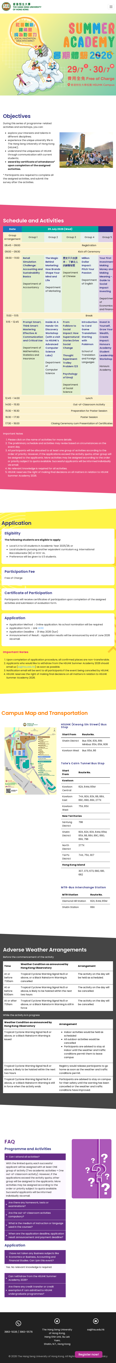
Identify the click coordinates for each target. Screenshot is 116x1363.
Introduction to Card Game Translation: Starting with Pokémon (89, 333)
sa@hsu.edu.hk (26, 667)
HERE (41, 628)
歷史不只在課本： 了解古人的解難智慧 (70, 261)
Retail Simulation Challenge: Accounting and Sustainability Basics (33, 267)
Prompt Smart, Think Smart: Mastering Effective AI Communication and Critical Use (33, 331)
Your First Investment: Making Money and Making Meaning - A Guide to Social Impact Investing (107, 274)
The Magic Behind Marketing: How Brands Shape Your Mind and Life (52, 269)
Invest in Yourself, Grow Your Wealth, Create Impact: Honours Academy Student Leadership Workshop (106, 340)
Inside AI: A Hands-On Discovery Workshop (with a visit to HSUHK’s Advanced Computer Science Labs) (52, 338)
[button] (111, 6)
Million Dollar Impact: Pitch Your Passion (88, 265)
